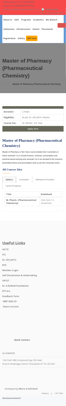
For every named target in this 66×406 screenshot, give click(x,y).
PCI (4, 254)
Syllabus (9, 179)
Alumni (36, 29)
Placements (47, 29)
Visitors (45, 393)
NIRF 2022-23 (10, 301)
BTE (4, 265)
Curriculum (24, 179)
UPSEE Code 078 (54, 12)
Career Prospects (13, 186)
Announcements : (12, 398)
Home (6, 84)
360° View (31, 38)
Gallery (21, 38)
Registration (9, 38)
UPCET (5, 280)
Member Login (10, 270)
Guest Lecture (11, 306)
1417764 (58, 393)
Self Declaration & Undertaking (19, 275)
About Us (7, 19)
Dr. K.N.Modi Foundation (15, 285)
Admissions (8, 29)
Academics (38, 19)
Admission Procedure (44, 179)
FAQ (41, 12)
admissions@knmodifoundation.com (21, 9)
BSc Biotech (51, 19)
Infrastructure (23, 29)
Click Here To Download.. (47, 202)
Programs (26, 19)
